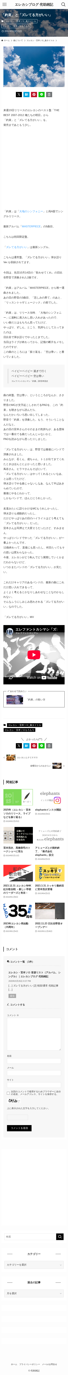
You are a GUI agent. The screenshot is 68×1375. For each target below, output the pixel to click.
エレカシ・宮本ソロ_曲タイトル (21, 21)
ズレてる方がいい (16, 247)
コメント (13, 1015)
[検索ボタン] (63, 4)
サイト (10, 1080)
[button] (19, 94)
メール (10, 1068)
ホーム (14, 1364)
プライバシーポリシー (29, 1364)
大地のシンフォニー (31, 211)
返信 (12, 996)
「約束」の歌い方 (35, 699)
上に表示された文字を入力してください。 (28, 1108)
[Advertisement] (34, 168)
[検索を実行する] (60, 1236)
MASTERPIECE (31, 226)
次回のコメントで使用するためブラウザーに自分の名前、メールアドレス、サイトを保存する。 (36, 1092)
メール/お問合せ (49, 1364)
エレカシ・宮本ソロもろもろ (16, 26)
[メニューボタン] (4, 4)
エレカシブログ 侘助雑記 (34, 4)
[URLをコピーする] (49, 94)
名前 (9, 1056)
